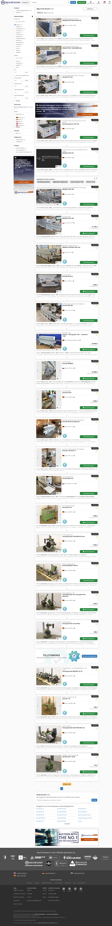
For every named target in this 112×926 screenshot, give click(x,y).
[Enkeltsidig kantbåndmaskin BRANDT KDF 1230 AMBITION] (48, 55)
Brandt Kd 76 (40, 821)
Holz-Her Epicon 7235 (77, 182)
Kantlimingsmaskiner (43, 182)
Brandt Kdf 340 (61, 808)
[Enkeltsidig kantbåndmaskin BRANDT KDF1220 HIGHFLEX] (48, 27)
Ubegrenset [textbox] (19, 114)
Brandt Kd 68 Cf (40, 818)
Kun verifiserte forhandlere (24, 152)
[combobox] (23, 114)
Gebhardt (19, 44)
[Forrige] (37, 27)
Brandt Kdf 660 (61, 821)
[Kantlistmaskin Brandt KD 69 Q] (48, 283)
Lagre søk (67, 784)
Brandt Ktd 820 (82, 812)
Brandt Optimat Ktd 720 (85, 818)
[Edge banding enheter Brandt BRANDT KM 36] (48, 572)
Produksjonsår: (18, 78)
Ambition (19, 63)
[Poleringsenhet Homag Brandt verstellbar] (48, 630)
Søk (74, 2)
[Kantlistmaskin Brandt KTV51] (48, 399)
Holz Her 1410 (90, 182)
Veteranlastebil (58, 883)
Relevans (90, 9)
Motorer (19, 12)
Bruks (80, 821)
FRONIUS (19, 40)
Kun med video (21, 150)
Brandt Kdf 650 (61, 818)
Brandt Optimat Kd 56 (84, 815)
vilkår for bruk (52, 922)
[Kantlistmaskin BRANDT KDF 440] (48, 225)
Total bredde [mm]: (19, 95)
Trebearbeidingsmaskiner (24, 10)
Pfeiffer (18, 52)
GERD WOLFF (20, 42)
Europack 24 (68, 883)
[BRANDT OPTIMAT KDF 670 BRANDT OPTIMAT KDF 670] (48, 254)
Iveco (18, 48)
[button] (109, 2)
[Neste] (60, 27)
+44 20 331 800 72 (22, 873)
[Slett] (69, 2)
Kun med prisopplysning (22, 75)
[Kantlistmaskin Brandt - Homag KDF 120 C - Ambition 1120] (48, 341)
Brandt (19, 24)
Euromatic (29, 883)
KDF (18, 61)
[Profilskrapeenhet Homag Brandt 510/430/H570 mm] (48, 543)
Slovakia (21, 123)
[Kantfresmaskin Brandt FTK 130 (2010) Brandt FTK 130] (48, 84)
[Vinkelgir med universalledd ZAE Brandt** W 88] (48, 763)
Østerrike (21, 125)
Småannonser (20, 139)
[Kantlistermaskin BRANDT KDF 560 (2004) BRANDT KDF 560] (48, 196)
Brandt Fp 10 (40, 808)
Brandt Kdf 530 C (62, 815)
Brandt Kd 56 (40, 812)
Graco (18, 46)
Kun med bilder (21, 148)
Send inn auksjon (88, 114)
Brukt (18, 133)
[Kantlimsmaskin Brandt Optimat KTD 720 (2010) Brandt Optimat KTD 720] (48, 129)
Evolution (37, 883)
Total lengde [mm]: (19, 89)
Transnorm (19, 34)
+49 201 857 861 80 (79, 873)
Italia (20, 119)
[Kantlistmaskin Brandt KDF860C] (48, 370)
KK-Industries (20, 28)
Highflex (19, 65)
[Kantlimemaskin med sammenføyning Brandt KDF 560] (48, 312)
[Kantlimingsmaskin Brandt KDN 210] (48, 485)
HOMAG (19, 26)
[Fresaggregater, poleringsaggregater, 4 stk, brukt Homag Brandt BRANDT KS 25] (48, 676)
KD (17, 67)
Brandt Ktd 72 (82, 808)
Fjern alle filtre (49, 13)
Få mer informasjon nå (89, 656)
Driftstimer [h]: (18, 83)
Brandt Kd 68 (40, 815)
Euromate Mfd (81, 883)
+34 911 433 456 (21, 876)
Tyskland (21, 117)
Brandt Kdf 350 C (62, 812)
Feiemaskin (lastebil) (47, 883)
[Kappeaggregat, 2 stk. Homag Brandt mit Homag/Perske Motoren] (48, 601)
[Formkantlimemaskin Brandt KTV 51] (48, 514)
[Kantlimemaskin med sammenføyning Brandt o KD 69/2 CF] (48, 457)
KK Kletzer (19, 30)
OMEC (18, 50)
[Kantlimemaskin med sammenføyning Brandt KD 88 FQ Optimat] (48, 428)
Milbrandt (19, 36)
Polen (20, 121)
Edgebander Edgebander (60, 182)
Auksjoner (19, 141)
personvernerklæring (42, 922)
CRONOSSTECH (20, 38)
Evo (74, 883)
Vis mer (67, 824)
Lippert (19, 32)
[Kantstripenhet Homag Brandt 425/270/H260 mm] (48, 734)
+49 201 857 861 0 (50, 873)
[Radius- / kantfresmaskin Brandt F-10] (48, 705)
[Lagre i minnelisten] (96, 21)
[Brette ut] (67, 42)
